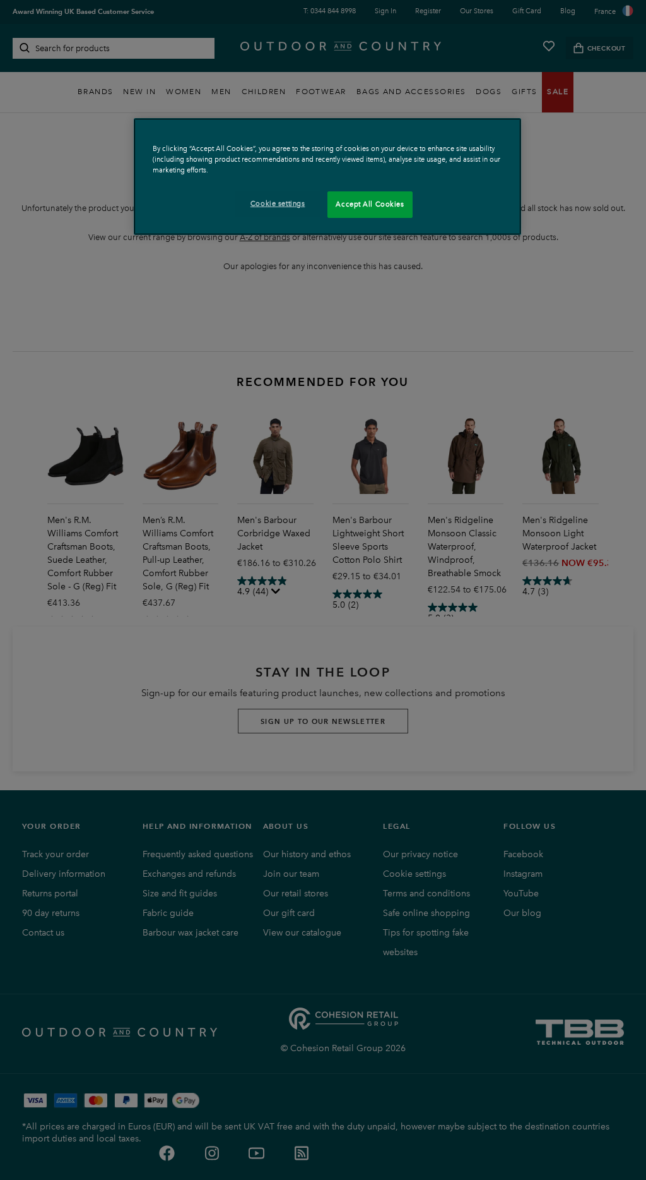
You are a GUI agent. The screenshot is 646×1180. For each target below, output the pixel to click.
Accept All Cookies (370, 204)
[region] (327, 176)
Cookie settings (277, 203)
